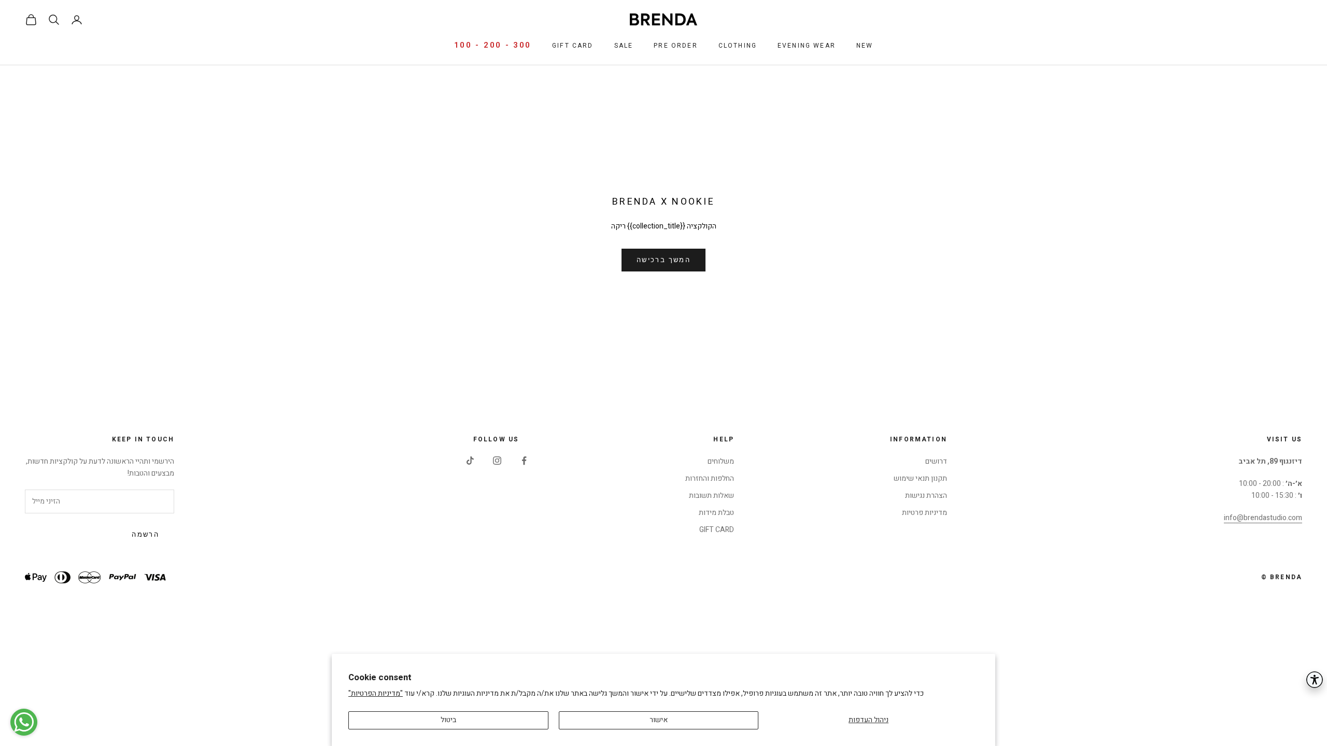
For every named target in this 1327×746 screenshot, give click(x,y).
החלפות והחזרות (709, 478)
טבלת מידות (716, 512)
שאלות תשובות (711, 495)
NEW (864, 45)
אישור (659, 719)
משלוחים (721, 461)
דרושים (936, 461)
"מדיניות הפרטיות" (375, 693)
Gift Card (572, 45)
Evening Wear (807, 45)
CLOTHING (737, 45)
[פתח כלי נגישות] (1314, 679)
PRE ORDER (675, 45)
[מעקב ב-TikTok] (470, 460)
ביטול (448, 719)
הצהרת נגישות (926, 495)
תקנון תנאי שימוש (920, 478)
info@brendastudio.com (1263, 517)
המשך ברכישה (663, 260)
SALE (623, 45)
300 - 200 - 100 (493, 45)
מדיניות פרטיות (924, 512)
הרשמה (145, 534)
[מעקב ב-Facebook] (524, 460)
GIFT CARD (716, 529)
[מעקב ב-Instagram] (497, 460)
